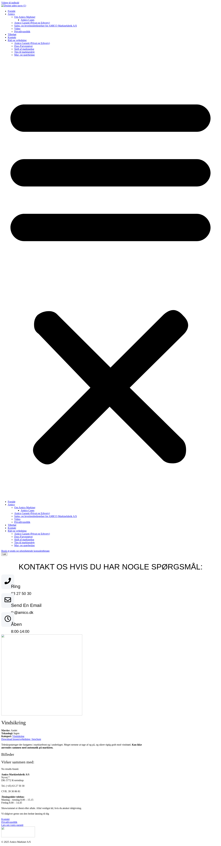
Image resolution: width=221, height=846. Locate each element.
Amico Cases (27, 19)
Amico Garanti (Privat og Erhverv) (32, 22)
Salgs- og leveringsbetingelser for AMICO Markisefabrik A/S (45, 25)
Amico (11, 14)
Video (17, 28)
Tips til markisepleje (24, 52)
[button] (110, 278)
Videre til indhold (10, 2)
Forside (11, 11)
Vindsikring (18, 736)
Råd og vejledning (17, 40)
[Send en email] (7, 600)
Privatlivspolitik (22, 31)
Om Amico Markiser (24, 17)
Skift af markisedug (24, 49)
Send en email (26, 605)
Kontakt (12, 37)
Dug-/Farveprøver (23, 46)
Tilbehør (12, 34)
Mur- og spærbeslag (24, 54)
